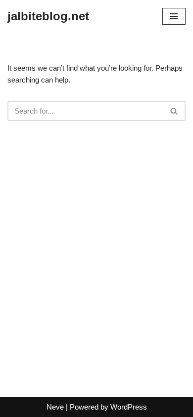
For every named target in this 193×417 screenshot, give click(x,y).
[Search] (174, 111)
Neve (55, 407)
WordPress (128, 407)
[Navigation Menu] (174, 16)
